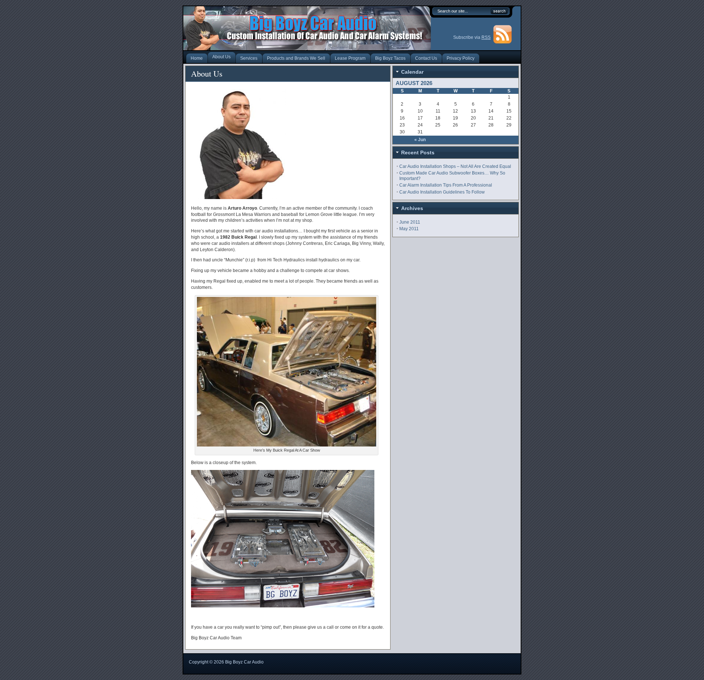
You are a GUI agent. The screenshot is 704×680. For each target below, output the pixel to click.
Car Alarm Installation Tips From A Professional (445, 185)
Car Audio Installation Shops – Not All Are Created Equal (455, 166)
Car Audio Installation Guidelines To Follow (442, 192)
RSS (486, 37)
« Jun (420, 139)
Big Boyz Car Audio (244, 662)
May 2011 (409, 228)
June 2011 (409, 222)
